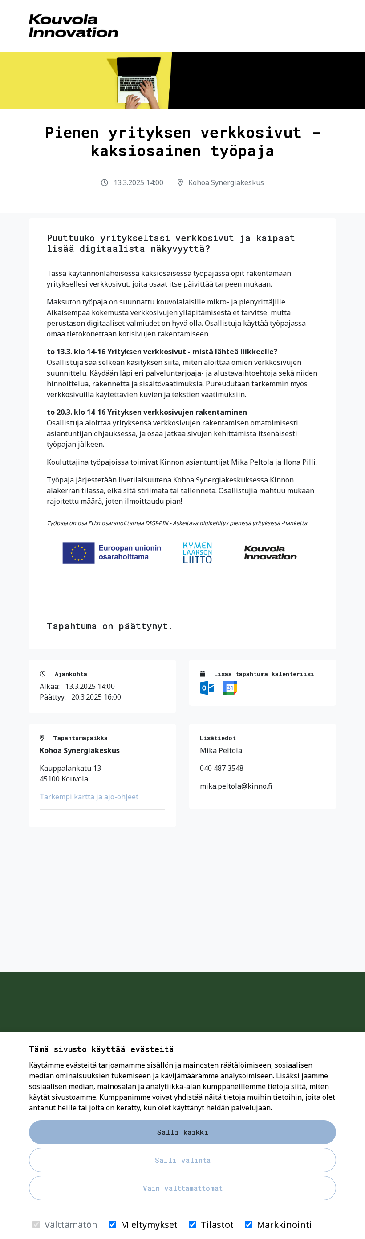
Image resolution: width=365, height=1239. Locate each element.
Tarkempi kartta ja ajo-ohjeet (89, 797)
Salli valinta (183, 1160)
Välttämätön (71, 1224)
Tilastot (217, 1224)
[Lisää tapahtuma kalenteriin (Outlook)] (208, 687)
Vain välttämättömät (183, 1188)
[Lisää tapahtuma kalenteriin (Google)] (230, 687)
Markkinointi (284, 1224)
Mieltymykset (149, 1224)
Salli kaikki (182, 1132)
